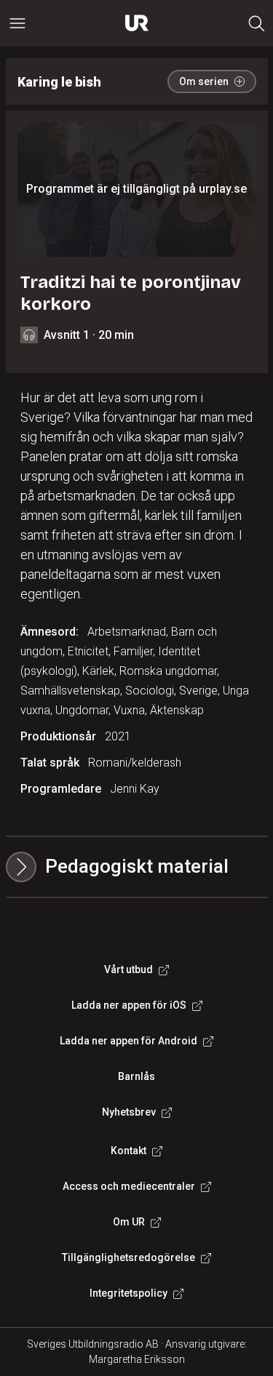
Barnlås (136, 1076)
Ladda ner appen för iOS (128, 1005)
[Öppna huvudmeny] (17, 23)
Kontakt (128, 1150)
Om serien (204, 81)
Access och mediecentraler (129, 1186)
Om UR (129, 1222)
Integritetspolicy (128, 1293)
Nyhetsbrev (129, 1112)
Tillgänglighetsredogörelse (128, 1257)
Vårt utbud (128, 969)
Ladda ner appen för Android (128, 1041)
